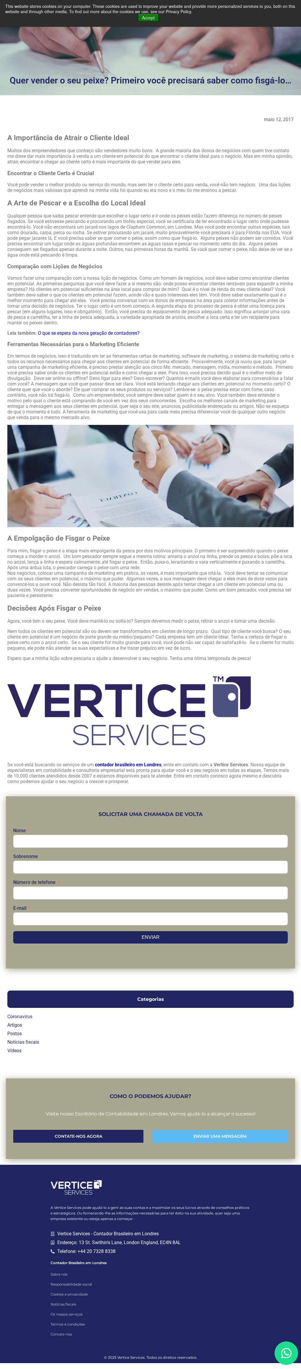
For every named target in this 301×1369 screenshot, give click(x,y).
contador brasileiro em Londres (128, 765)
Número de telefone (34, 882)
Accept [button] (148, 18)
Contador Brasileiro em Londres (79, 1263)
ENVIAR (151, 937)
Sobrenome (25, 856)
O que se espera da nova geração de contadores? (89, 333)
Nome (19, 830)
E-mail (19, 908)
